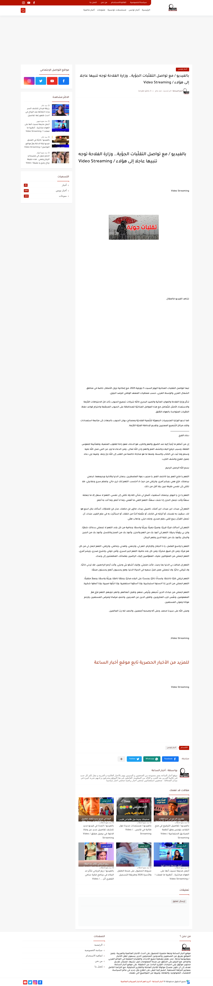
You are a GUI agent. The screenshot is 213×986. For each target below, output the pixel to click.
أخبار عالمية (89, 10)
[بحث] (23, 10)
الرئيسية (146, 10)
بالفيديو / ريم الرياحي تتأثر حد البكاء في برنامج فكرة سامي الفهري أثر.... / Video (99, 875)
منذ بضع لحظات (181, 822)
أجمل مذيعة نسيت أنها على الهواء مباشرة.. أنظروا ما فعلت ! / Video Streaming (172, 875)
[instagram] (23, 3)
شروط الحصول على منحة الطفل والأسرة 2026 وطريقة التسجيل (134, 873)
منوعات (46, 196)
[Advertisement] (106, 40)
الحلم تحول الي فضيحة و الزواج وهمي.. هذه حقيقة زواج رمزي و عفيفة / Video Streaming (38, 160)
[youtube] (29, 3)
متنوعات (101, 10)
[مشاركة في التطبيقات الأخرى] (121, 759)
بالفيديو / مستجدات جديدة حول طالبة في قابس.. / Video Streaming (135, 830)
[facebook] (34, 3)
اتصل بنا (93, 3)
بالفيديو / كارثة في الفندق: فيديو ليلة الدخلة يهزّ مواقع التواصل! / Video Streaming (37, 143)
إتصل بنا (98, 966)
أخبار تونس (134, 10)
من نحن (104, 3)
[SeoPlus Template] (188, 982)
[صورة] (60, 110)
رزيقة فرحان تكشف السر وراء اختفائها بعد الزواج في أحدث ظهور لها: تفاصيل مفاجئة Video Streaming (37, 113)
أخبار (46, 185)
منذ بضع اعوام (42, 153)
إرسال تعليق (179, 901)
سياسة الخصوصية (138, 3)
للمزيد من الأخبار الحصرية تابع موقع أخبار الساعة (141, 662)
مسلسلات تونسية (117, 10)
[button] (170, 759)
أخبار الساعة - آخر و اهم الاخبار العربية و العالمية (142, 982)
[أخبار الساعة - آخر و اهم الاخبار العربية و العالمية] (172, 7)
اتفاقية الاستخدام (118, 3)
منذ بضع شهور (41, 121)
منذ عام (44, 105)
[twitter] (40, 81)
